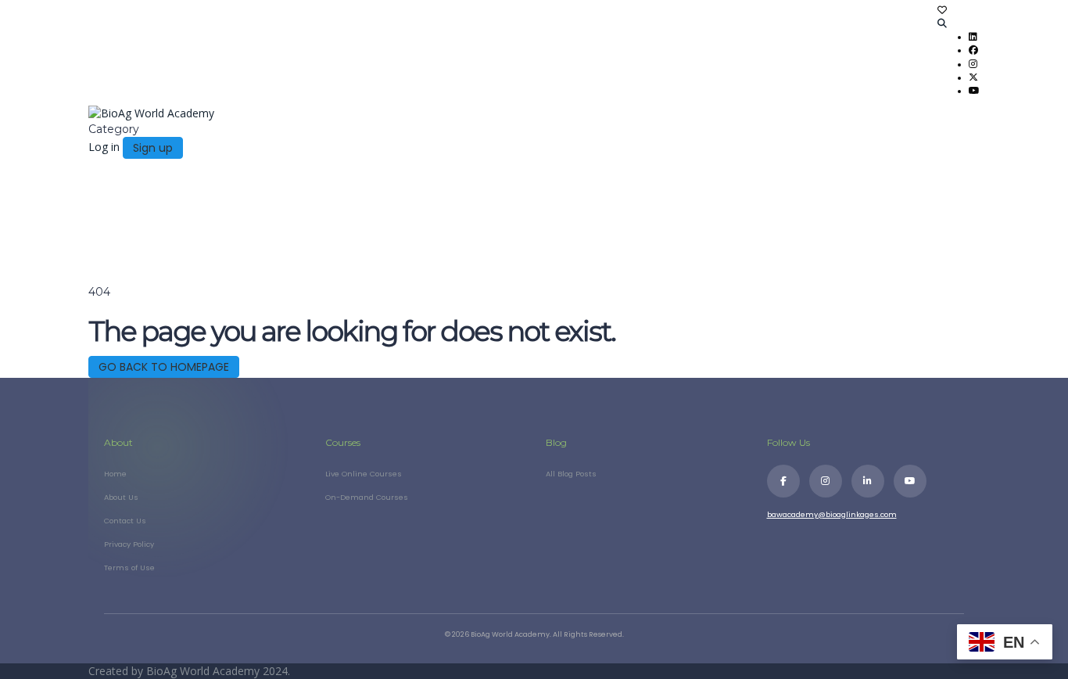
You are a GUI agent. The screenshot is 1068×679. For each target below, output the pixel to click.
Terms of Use (129, 567)
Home (115, 474)
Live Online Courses (363, 474)
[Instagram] (825, 481)
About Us (121, 497)
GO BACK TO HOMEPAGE (164, 367)
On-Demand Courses (366, 497)
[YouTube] (910, 481)
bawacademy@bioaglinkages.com (832, 514)
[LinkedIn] (867, 481)
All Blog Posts (571, 474)
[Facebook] (783, 481)
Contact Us (125, 521)
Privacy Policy (129, 544)
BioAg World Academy (204, 670)
